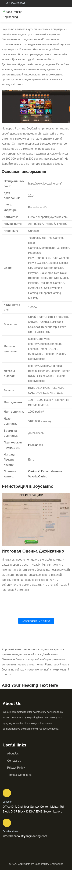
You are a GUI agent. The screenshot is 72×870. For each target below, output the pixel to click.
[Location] (7, 793)
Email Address (10, 831)
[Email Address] (7, 823)
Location (7, 801)
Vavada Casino (37, 476)
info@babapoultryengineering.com (25, 836)
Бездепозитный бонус (36, 620)
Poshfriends (35, 445)
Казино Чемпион (52, 471)
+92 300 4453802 (15, 3)
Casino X (34, 471)
